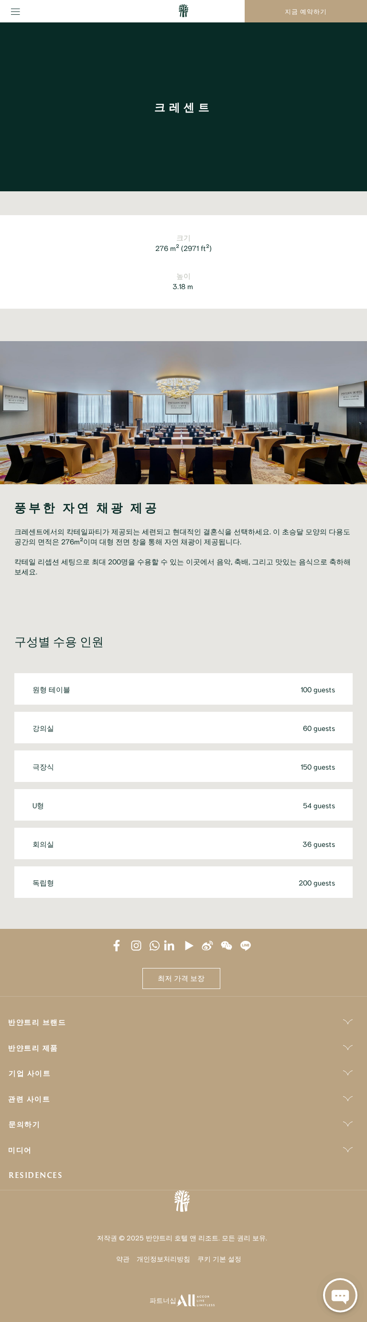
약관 (123, 1258)
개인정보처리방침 (163, 1258)
